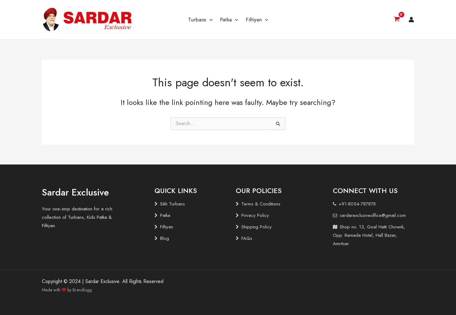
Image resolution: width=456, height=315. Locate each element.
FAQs (246, 238)
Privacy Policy (255, 215)
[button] (209, 19)
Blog (164, 238)
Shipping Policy (256, 226)
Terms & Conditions (260, 203)
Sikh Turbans (172, 203)
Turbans (197, 20)
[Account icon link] (411, 19)
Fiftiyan (254, 20)
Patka (226, 20)
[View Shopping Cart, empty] (396, 20)
